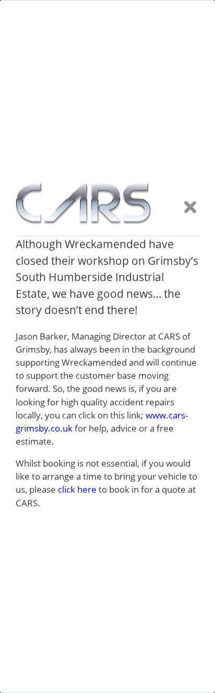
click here (77, 489)
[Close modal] (190, 208)
